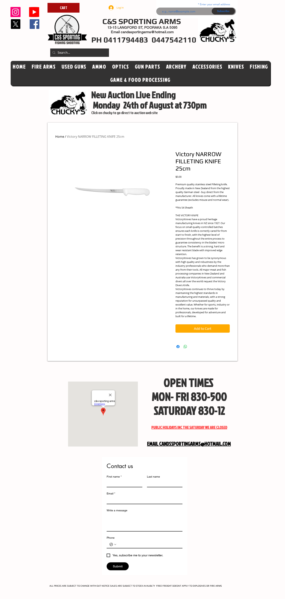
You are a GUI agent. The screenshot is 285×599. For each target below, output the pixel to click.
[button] (120, 67)
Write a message (117, 510)
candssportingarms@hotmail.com (147, 32)
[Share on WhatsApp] (185, 346)
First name (114, 476)
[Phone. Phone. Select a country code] (113, 544)
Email (111, 493)
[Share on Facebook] (178, 346)
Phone (111, 537)
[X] (15, 24)
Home (59, 136)
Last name (153, 476)
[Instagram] (15, 12)
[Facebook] (34, 24)
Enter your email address (215, 4)
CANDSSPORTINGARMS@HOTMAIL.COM (195, 443)
